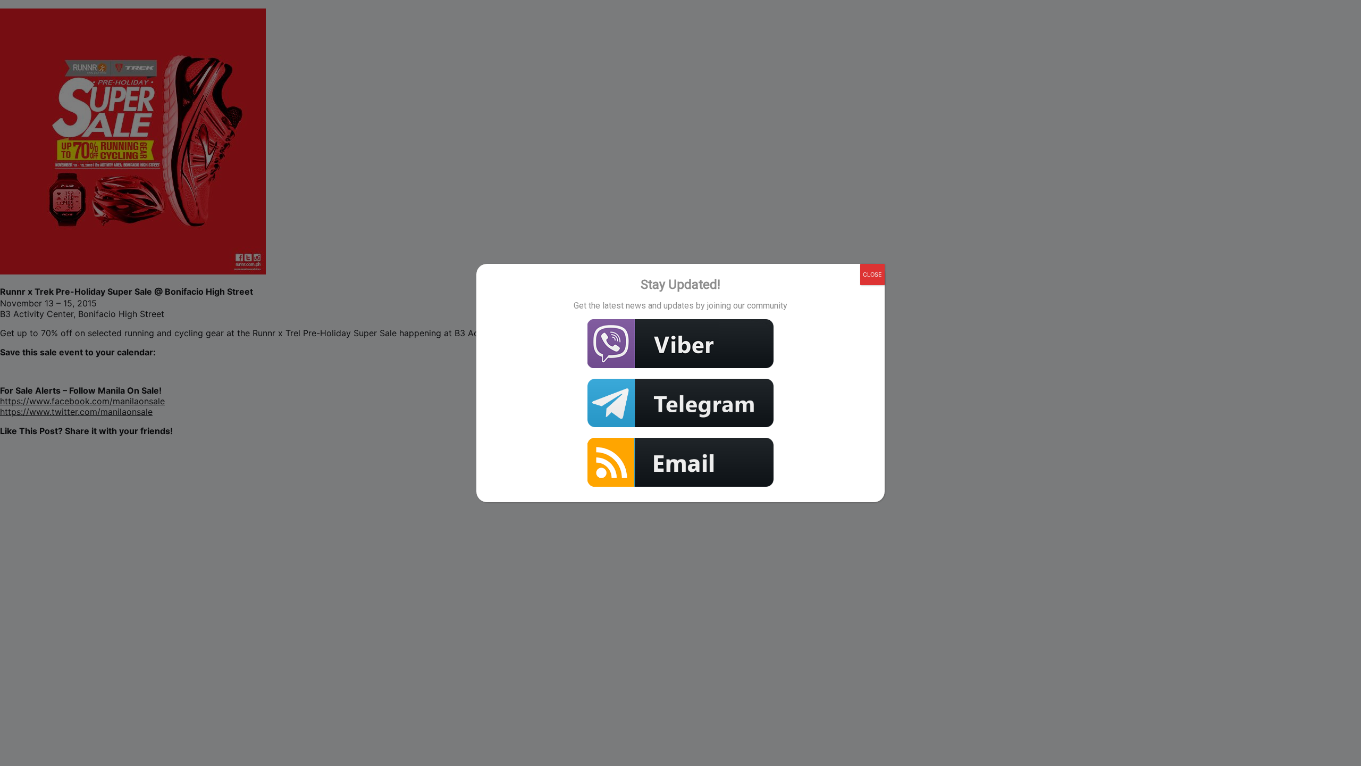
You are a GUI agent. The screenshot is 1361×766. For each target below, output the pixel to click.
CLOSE (872, 274)
